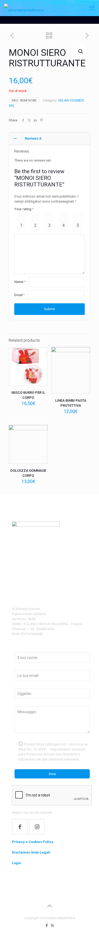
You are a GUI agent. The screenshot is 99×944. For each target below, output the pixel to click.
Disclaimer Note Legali (31, 852)
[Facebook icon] (47, 925)
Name (20, 282)
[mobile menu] (91, 7)
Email (19, 295)
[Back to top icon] (49, 905)
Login (16, 863)
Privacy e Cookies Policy (32, 842)
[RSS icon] (52, 925)
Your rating (24, 209)
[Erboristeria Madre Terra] (24, 8)
